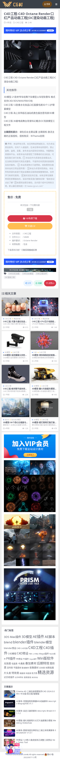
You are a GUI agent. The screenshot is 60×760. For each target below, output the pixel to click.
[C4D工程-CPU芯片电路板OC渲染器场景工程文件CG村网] (44, 307)
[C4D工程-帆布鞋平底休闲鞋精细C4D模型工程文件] (15, 374)
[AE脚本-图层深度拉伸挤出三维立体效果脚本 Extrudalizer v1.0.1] (9, 733)
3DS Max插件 (12, 637)
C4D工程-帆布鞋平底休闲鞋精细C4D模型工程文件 (15, 389)
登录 (48, 4)
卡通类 (21, 663)
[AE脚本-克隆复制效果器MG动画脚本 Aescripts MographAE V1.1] (9, 703)
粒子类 (34, 673)
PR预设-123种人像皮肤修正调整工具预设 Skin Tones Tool (35, 741)
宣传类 (10, 667)
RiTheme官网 (37, 135)
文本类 (42, 667)
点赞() (51, 283)
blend (7, 420)
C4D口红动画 (14, 273)
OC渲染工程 (10, 277)
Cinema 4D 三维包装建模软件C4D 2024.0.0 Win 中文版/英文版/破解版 (35, 692)
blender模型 (16, 420)
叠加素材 (30, 663)
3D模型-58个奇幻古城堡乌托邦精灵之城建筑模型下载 (15, 423)
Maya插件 (44, 653)
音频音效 (27, 677)
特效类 (15, 673)
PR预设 (19, 659)
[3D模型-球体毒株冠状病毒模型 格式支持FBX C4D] (44, 340)
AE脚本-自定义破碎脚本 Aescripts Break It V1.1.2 (36, 711)
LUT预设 (36, 654)
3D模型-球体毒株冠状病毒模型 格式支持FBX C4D (44, 356)
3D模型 (7, 352)
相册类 (22, 673)
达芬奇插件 (9, 677)
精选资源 (17, 319)
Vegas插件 (33, 659)
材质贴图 (49, 667)
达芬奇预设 (19, 677)
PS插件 (26, 659)
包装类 (14, 663)
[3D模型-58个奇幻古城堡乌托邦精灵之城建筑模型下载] (15, 407)
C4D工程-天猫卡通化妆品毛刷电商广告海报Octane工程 (15, 322)
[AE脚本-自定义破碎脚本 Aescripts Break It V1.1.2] (9, 713)
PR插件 (11, 658)
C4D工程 (19, 22)
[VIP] (30, 30)
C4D (35, 352)
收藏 (40, 283)
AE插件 (38, 636)
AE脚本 (50, 636)
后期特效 (43, 663)
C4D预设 (22, 653)
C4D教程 (12, 653)
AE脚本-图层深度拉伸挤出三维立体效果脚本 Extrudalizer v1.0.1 (36, 731)
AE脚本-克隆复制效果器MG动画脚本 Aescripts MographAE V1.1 (36, 702)
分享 (29, 283)
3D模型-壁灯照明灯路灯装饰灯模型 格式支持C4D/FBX (44, 423)
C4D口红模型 (28, 273)
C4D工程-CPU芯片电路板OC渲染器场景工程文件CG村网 (44, 322)
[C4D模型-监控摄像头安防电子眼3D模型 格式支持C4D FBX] (15, 340)
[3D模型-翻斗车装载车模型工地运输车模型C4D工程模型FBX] (44, 374)
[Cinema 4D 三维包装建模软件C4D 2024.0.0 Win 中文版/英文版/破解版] (9, 694)
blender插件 (23, 641)
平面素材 (17, 667)
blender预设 (10, 648)
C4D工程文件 (41, 273)
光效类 (7, 663)
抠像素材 (34, 667)
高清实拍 (35, 677)
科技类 (28, 673)
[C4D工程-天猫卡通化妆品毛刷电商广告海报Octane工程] (15, 307)
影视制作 (25, 667)
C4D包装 (24, 648)
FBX (30, 653)
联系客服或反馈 (30, 250)
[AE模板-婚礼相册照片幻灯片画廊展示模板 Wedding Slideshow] (9, 723)
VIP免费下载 (31, 218)
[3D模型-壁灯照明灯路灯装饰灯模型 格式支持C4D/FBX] (44, 407)
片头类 (7, 673)
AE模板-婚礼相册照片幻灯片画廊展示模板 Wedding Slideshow (36, 721)
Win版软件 (45, 658)
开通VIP (31, 226)
